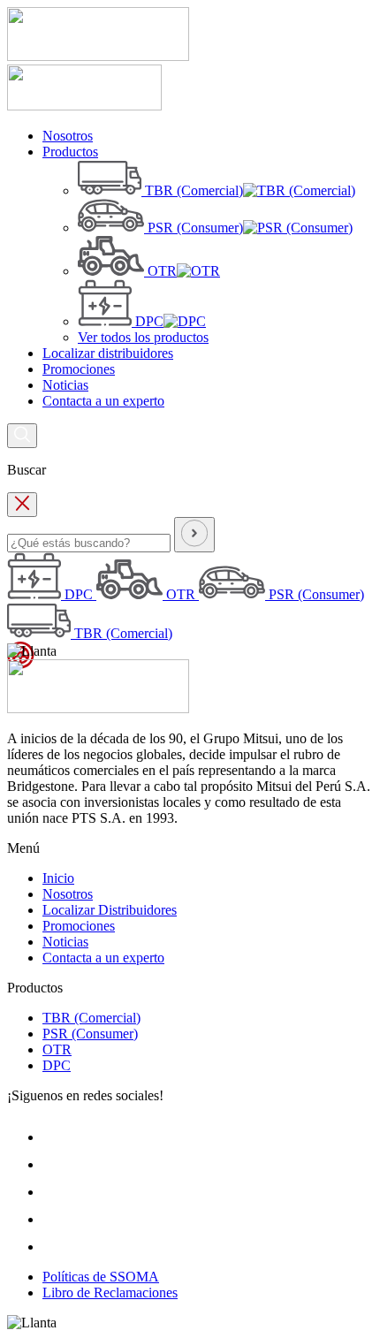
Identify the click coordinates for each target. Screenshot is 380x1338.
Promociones (78, 925)
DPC (56, 1065)
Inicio (58, 878)
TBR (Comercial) (91, 1017)
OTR (57, 1049)
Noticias (65, 941)
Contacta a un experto (103, 957)
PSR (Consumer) (90, 1033)
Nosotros (67, 893)
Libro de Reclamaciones (110, 1292)
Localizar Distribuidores (109, 909)
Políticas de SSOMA (100, 1276)
